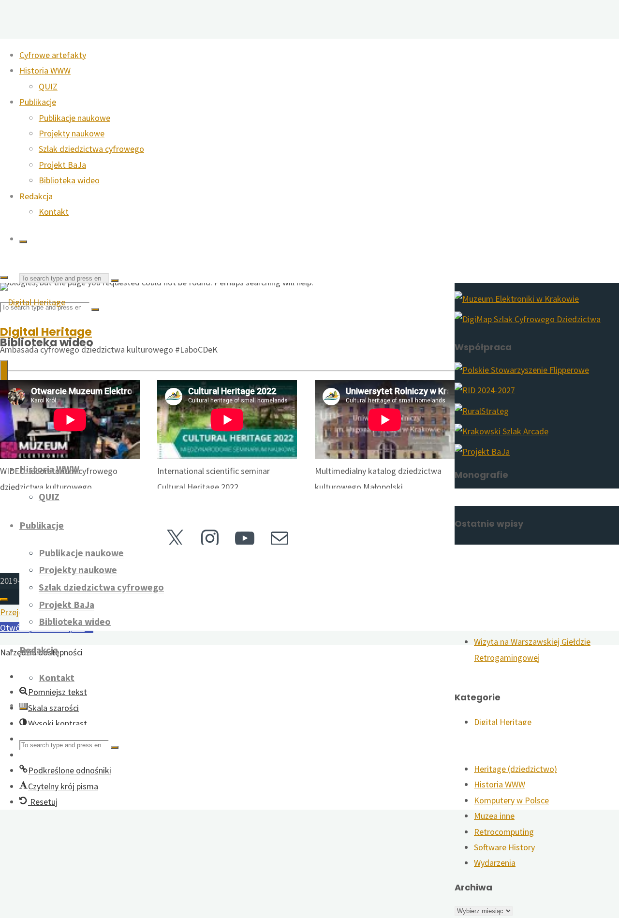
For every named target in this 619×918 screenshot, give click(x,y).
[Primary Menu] (4, 379)
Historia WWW (499, 784)
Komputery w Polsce (511, 800)
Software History (504, 847)
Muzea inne (494, 815)
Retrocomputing (504, 831)
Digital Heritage (46, 332)
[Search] (23, 241)
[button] (65, 770)
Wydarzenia (495, 862)
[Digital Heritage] (32, 302)
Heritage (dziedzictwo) (515, 768)
